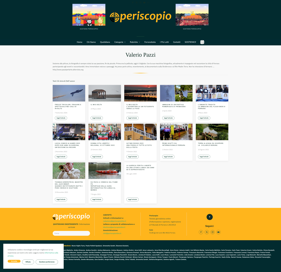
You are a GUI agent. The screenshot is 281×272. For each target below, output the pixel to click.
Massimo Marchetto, (96, 257)
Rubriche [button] (134, 42)
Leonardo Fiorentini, (176, 255)
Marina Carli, (83, 257)
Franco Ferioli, (265, 252)
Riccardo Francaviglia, (262, 257)
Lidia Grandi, (188, 255)
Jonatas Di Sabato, (144, 255)
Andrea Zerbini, (128, 250)
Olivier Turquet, (162, 257)
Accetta (14, 261)
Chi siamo (91, 42)
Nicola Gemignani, (150, 257)
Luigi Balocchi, (251, 255)
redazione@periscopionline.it (114, 221)
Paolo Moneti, (173, 257)
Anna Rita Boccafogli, (162, 250)
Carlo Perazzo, (226, 250)
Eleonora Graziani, (122, 246)
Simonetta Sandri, (109, 246)
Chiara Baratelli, (269, 250)
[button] (202, 42)
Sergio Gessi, (109, 259)
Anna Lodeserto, (148, 250)
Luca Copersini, (231, 255)
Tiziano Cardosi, (180, 259)
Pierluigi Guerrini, (215, 257)
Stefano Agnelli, (169, 259)
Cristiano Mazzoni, (69, 252)
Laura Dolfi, (156, 255)
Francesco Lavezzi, (240, 252)
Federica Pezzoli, (170, 252)
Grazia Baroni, (133, 255)
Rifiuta (28, 262)
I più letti (164, 42)
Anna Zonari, (174, 250)
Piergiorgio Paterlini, (201, 257)
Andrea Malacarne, (104, 250)
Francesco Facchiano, (225, 252)
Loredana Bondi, (199, 255)
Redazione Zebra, (248, 257)
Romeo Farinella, (74, 259)
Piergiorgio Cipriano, (186, 257)
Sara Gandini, (99, 259)
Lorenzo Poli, (210, 255)
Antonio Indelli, (184, 250)
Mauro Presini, (109, 257)
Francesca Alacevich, (196, 252)
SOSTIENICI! (190, 42)
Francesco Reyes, (254, 252)
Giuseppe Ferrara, (106, 255)
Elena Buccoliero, (120, 252)
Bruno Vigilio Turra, (78, 246)
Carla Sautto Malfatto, (213, 250)
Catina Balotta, (257, 250)
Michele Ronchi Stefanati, (123, 257)
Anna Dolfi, (138, 250)
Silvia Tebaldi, (130, 259)
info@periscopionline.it (112, 233)
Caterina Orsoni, (246, 250)
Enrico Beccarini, (146, 252)
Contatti (176, 42)
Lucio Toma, (241, 255)
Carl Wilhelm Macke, (197, 250)
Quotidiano (105, 42)
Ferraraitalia (150, 42)
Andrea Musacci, (117, 250)
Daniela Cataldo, (82, 252)
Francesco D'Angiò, (210, 252)
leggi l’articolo (61, 118)
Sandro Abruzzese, (87, 259)
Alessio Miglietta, (67, 250)
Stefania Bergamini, (156, 259)
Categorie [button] (118, 42)
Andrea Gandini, (91, 250)
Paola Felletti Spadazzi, (94, 246)
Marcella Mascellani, (264, 255)
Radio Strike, (226, 257)
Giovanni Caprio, (76, 255)
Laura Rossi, (164, 255)
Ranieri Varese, (236, 257)
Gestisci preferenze (47, 262)
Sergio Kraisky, (119, 259)
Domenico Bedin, (107, 252)
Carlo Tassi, (236, 250)
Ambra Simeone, (79, 250)
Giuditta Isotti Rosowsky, (91, 255)
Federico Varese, (183, 252)
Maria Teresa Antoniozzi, (70, 257)
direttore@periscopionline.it (114, 227)
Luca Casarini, (220, 255)
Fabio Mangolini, (158, 252)
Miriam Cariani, (138, 257)
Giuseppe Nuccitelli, (120, 255)
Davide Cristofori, (95, 252)
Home (79, 42)
